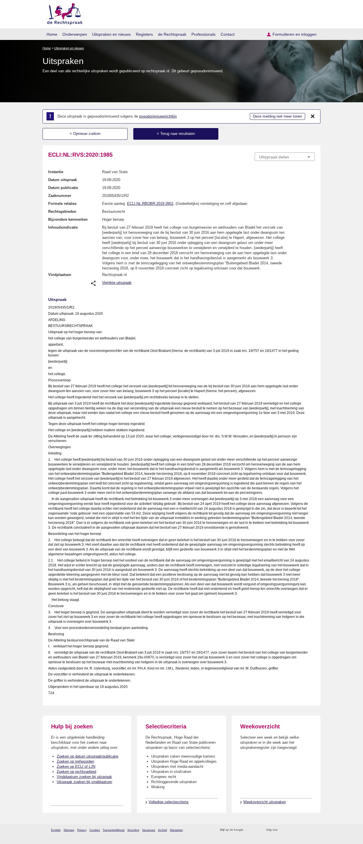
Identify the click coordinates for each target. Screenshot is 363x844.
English (56, 830)
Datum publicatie (63, 188)
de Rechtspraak (172, 34)
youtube (312, 830)
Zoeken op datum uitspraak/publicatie (87, 756)
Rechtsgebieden (62, 211)
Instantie (55, 172)
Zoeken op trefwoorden (75, 761)
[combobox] (284, 156)
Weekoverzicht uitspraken (264, 802)
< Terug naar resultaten (176, 133)
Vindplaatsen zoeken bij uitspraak (84, 777)
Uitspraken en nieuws (111, 34)
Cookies (94, 830)
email (256, 830)
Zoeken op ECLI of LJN (76, 766)
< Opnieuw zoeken (85, 133)
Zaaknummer (59, 196)
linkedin (304, 830)
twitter (282, 830)
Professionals (203, 34)
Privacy (81, 830)
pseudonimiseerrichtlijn (158, 116)
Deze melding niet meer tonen (277, 116)
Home (52, 34)
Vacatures (148, 830)
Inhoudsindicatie (63, 227)
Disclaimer (176, 830)
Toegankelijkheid (113, 830)
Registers (144, 34)
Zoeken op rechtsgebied (76, 771)
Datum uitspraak (62, 180)
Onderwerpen (74, 34)
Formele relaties (62, 203)
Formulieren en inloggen (294, 34)
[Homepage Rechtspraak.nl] (63, 13)
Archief (162, 830)
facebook (290, 830)
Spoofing (133, 830)
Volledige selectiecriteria (168, 802)
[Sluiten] (312, 116)
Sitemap (69, 830)
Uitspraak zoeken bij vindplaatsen (84, 782)
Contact (228, 34)
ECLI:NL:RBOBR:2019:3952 (150, 203)
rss (249, 830)
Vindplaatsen (59, 275)
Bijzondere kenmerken (68, 219)
